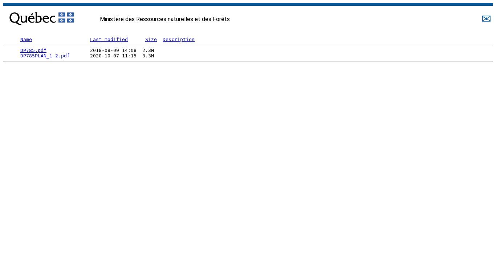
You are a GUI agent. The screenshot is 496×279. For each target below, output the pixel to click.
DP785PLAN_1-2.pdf (45, 55)
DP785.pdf (33, 50)
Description (179, 39)
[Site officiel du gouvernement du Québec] (41, 17)
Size (151, 39)
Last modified (109, 39)
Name (26, 39)
